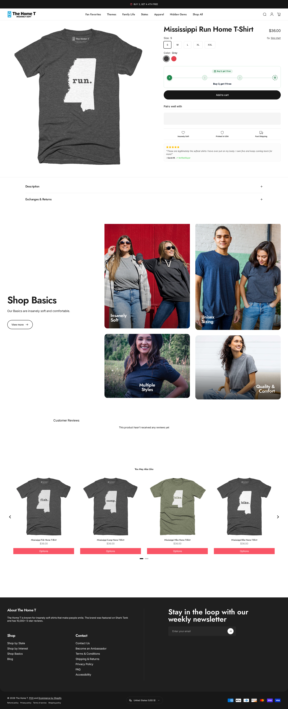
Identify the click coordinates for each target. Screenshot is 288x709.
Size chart (276, 38)
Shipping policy (54, 703)
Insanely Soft (119, 317)
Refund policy (12, 703)
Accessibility (83, 674)
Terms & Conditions (88, 653)
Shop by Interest (17, 648)
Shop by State (16, 643)
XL (198, 44)
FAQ (78, 669)
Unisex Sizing (207, 319)
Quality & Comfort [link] (265, 388)
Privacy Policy (84, 664)
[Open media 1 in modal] (78, 97)
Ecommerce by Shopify (50, 698)
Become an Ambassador (91, 648)
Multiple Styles (147, 387)
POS (31, 698)
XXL (210, 44)
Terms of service (40, 703)
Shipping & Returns (87, 659)
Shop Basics (15, 653)
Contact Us (83, 643)
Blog (10, 659)
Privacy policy (25, 703)
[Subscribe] (231, 631)
